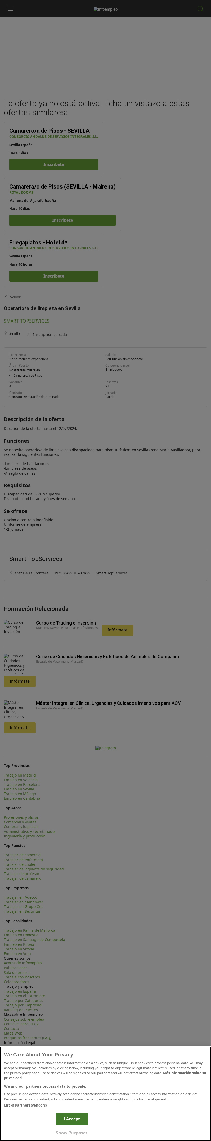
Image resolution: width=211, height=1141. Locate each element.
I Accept (72, 1119)
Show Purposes (71, 1133)
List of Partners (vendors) (25, 1105)
